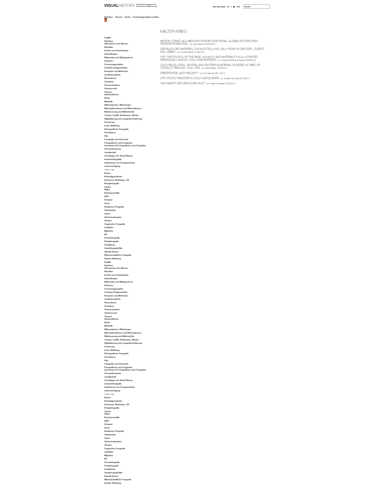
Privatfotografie (111, 241)
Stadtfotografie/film (113, 248)
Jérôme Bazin (211, 68)
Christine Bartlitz (187, 52)
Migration (108, 231)
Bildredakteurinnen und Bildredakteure (122, 108)
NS (105, 234)
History (119, 5)
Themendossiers (112, 85)
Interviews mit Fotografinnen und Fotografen (125, 145)
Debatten (108, 61)
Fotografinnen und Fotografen (118, 143)
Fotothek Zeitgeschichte (115, 67)
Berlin (107, 98)
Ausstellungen (110, 54)
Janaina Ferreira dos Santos (233, 60)
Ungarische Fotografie (114, 224)
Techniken (109, 81)
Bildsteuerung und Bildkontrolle (119, 111)
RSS (238, 7)
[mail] (234, 7)
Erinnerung (109, 122)
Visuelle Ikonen (111, 251)
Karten (107, 173)
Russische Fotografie (114, 206)
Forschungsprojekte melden (146, 17)
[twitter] (228, 7)
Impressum (217, 12)
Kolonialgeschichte (113, 176)
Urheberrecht (110, 88)
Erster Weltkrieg (112, 125)
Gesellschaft (110, 152)
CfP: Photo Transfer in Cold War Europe (189, 78)
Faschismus (109, 132)
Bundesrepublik (111, 193)
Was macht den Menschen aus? (182, 83)
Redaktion (217, 9)
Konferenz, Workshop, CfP (116, 180)
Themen (119, 17)
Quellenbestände (112, 74)
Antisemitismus (111, 94)
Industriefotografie (113, 159)
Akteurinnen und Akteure (116, 43)
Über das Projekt (219, 7)
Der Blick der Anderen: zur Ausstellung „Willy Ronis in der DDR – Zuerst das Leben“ (212, 50)
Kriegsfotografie (111, 183)
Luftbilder (108, 227)
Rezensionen (110, 78)
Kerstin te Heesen (217, 83)
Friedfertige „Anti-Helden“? (179, 73)
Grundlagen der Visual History (118, 155)
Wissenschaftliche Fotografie (117, 255)
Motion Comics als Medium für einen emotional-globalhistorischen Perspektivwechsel (209, 42)
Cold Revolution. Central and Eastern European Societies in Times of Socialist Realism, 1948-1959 (210, 66)
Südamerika (110, 210)
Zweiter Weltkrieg (112, 258)
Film (106, 136)
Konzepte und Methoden (116, 71)
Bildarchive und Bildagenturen (118, 57)
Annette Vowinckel (231, 78)
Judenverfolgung (112, 166)
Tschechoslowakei (112, 217)
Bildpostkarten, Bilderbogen (117, 105)
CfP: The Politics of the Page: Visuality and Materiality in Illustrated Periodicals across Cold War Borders (209, 58)
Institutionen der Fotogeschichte (119, 162)
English (107, 37)
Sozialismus (109, 244)
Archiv (127, 17)
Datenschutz (218, 15)
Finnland (108, 199)
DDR (106, 196)
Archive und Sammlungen (116, 50)
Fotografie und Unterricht (116, 139)
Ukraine (108, 220)
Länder (107, 187)
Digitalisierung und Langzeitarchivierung (123, 118)
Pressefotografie (112, 237)
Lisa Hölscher (199, 44)
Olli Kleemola (209, 73)
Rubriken (108, 17)
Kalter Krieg (109, 169)
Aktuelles (108, 47)
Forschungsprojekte (113, 64)
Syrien (107, 213)
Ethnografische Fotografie (116, 129)
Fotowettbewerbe (112, 149)
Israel (106, 203)
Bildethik (108, 101)
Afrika (107, 189)
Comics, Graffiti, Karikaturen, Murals (121, 115)
